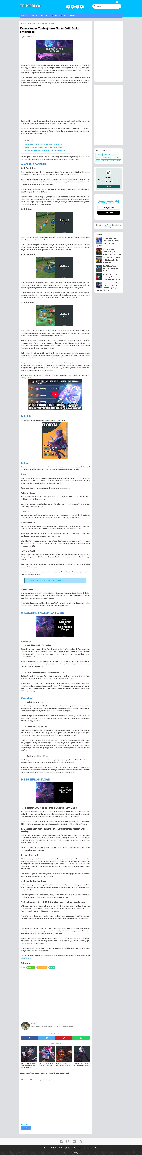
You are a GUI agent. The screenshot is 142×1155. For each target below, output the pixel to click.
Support (52, 967)
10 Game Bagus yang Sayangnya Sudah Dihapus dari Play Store (111, 277)
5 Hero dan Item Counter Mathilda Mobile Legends (47, 1064)
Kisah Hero (106, 157)
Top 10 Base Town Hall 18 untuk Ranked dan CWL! (111, 268)
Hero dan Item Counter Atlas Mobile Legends (63, 1064)
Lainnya (73, 15)
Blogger (110, 227)
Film (65, 15)
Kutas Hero (31, 967)
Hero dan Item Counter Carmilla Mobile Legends (81, 1064)
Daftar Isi (34, 15)
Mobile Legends (46, 15)
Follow (109, 186)
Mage (98, 161)
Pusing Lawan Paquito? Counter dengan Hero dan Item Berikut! (45, 150)
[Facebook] (68, 7)
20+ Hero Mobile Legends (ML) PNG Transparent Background (112, 251)
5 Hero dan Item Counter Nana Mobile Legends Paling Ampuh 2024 (29, 1065)
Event (116, 154)
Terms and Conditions (92, 1148)
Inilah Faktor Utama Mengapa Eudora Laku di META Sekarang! (44, 147)
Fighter (98, 157)
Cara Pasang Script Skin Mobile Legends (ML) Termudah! (111, 260)
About (45, 1148)
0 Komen (36, 37)
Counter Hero (108, 154)
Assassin (99, 154)
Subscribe (109, 212)
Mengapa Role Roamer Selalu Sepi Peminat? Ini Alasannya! (43, 144)
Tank (118, 161)
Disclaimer (77, 1148)
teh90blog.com (46, 956)
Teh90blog (30, 6)
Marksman (105, 161)
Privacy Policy (65, 1148)
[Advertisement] (56, 104)
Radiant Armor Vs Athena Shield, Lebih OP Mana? (46, 581)
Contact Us (54, 1148)
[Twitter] (73, 7)
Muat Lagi (26, 1128)
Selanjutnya (24, 1124)
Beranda (24, 15)
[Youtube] (82, 7)
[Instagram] (77, 7)
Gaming (57, 15)
